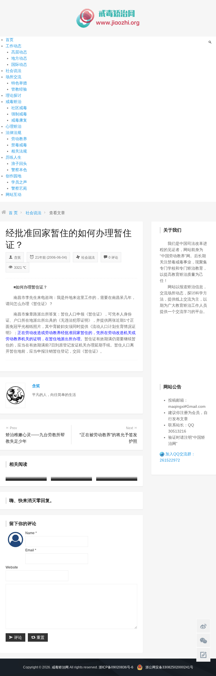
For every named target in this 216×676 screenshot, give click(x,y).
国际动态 (19, 64)
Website (12, 567)
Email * (30, 550)
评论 (17, 637)
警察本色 (19, 169)
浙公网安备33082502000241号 (169, 667)
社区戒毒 (19, 108)
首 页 (13, 213)
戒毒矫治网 (60, 667)
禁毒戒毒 (19, 145)
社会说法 (13, 70)
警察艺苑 (19, 188)
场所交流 (13, 77)
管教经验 (19, 89)
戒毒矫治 (13, 101)
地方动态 (19, 58)
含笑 (17, 257)
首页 (10, 39)
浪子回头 (19, 163)
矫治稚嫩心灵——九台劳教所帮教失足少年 (35, 435)
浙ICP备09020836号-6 (116, 667)
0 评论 (113, 257)
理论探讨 (13, 95)
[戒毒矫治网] (108, 18)
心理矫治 (13, 126)
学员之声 (19, 182)
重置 (39, 637)
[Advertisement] (188, 348)
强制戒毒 (19, 114)
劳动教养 (19, 138)
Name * (31, 533)
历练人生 (13, 157)
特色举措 (19, 83)
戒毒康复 (19, 120)
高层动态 (19, 52)
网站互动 (13, 194)
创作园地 (13, 176)
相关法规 (19, 151)
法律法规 (13, 132)
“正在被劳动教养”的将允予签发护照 (108, 435)
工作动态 (13, 46)
